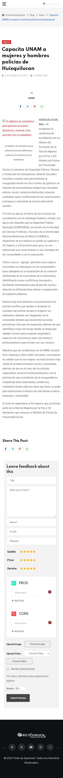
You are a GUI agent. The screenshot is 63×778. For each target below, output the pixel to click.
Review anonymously (23, 669)
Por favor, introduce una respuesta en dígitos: (27, 678)
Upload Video (13, 653)
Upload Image (13, 644)
